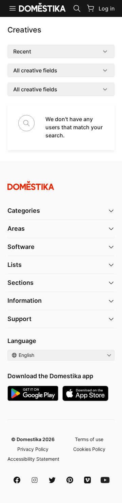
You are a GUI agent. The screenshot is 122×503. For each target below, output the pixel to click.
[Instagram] (34, 480)
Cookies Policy (89, 449)
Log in (107, 8)
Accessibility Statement (33, 459)
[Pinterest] (70, 480)
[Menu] (12, 8)
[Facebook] (17, 480)
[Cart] (90, 8)
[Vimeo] (87, 480)
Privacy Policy (32, 449)
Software (21, 246)
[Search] (77, 8)
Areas (16, 228)
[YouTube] (105, 480)
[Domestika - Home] (61, 185)
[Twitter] (52, 480)
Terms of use (89, 439)
